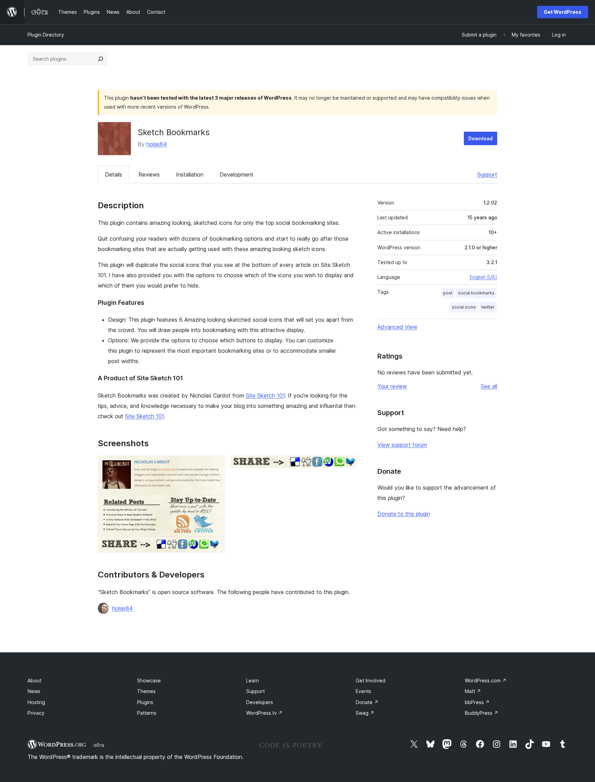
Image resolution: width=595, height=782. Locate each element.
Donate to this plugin (403, 513)
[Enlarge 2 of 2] (348, 464)
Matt (473, 691)
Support (487, 174)
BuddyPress (481, 713)
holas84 (156, 144)
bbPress (477, 702)
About (34, 680)
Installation (189, 174)
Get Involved (370, 680)
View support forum (402, 444)
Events (363, 691)
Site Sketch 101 (265, 395)
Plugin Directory (46, 35)
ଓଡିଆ (98, 745)
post (447, 292)
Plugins (145, 702)
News (34, 691)
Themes (146, 691)
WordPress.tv (264, 713)
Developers (259, 702)
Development (236, 174)
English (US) (483, 277)
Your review (392, 386)
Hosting (36, 702)
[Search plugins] (100, 59)
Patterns (146, 713)
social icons (464, 307)
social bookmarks (476, 292)
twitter (487, 307)
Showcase (149, 680)
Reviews (149, 174)
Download (480, 138)
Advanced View (397, 326)
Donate (367, 702)
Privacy (36, 713)
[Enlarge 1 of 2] (215, 464)
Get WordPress (563, 12)
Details (113, 174)
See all (489, 386)
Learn (252, 680)
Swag (365, 713)
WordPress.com (486, 680)
